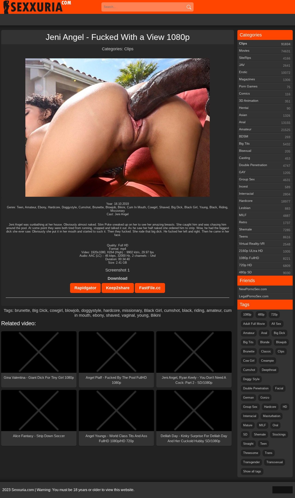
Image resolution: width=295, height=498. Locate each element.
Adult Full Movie (254, 323)
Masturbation (271, 416)
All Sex (276, 323)
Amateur (264, 129)
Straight (248, 443)
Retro (264, 222)
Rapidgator (85, 288)
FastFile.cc (150, 288)
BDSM (264, 136)
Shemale (264, 229)
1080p (247, 314)
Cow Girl (248, 360)
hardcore (111, 310)
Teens (264, 237)
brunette (22, 310)
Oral (275, 425)
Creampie (267, 360)
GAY (264, 172)
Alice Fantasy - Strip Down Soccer (39, 436)
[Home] (43, 7)
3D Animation (264, 101)
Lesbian (264, 208)
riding (199, 310)
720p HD (264, 265)
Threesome (250, 453)
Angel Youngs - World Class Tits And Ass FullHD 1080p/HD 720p (116, 438)
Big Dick (39, 310)
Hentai (264, 108)
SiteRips (264, 58)
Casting (264, 158)
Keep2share (118, 288)
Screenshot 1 (117, 270)
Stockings (279, 434)
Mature (247, 425)
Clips (128, 49)
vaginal (128, 315)
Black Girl (153, 310)
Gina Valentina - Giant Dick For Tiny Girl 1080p (39, 377)
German (248, 397)
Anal (264, 122)
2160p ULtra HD (264, 251)
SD (245, 434)
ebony (98, 315)
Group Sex (264, 179)
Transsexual (274, 462)
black (187, 310)
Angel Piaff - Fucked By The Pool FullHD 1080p (116, 380)
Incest (264, 187)
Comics (264, 94)
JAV (264, 65)
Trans (268, 453)
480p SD (264, 272)
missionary (132, 310)
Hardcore (264, 201)
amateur (213, 310)
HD (285, 407)
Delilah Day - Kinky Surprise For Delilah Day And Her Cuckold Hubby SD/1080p (194, 438)
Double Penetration (264, 165)
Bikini (156, 315)
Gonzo (264, 397)
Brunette (248, 351)
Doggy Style (251, 379)
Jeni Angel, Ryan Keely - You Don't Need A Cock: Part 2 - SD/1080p (194, 380)
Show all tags (252, 471)
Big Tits (264, 144)
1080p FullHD (264, 258)
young (142, 315)
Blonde (264, 342)
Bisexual (264, 151)
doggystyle (91, 310)
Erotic (264, 72)
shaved (112, 315)
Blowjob (281, 342)
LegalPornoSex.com (253, 296)
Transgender (251, 462)
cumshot (172, 310)
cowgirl (56, 310)
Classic (266, 351)
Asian (264, 115)
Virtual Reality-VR (264, 244)
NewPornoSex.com (253, 289)
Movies (264, 51)
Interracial (264, 194)
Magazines (264, 79)
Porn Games (264, 86)
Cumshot (249, 370)
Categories (251, 34)
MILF (264, 215)
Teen (263, 443)
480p (261, 314)
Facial (279, 388)
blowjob (72, 310)
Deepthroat (269, 370)
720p (274, 314)
